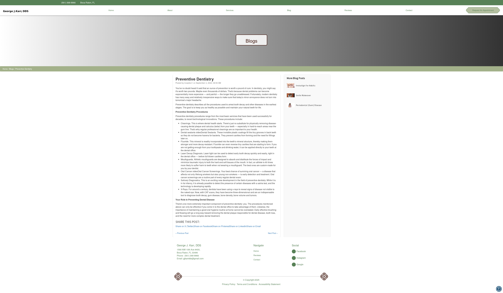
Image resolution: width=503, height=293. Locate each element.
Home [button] (111, 10)
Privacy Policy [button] (228, 284)
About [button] (169, 10)
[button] (15, 10)
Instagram (301, 257)
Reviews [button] (348, 10)
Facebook (301, 251)
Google (300, 264)
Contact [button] (409, 10)
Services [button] (230, 10)
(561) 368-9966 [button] (192, 255)
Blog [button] (289, 10)
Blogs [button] (11, 69)
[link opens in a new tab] (433, 2)
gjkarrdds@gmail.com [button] (193, 258)
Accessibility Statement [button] (269, 284)
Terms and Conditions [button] (247, 284)
